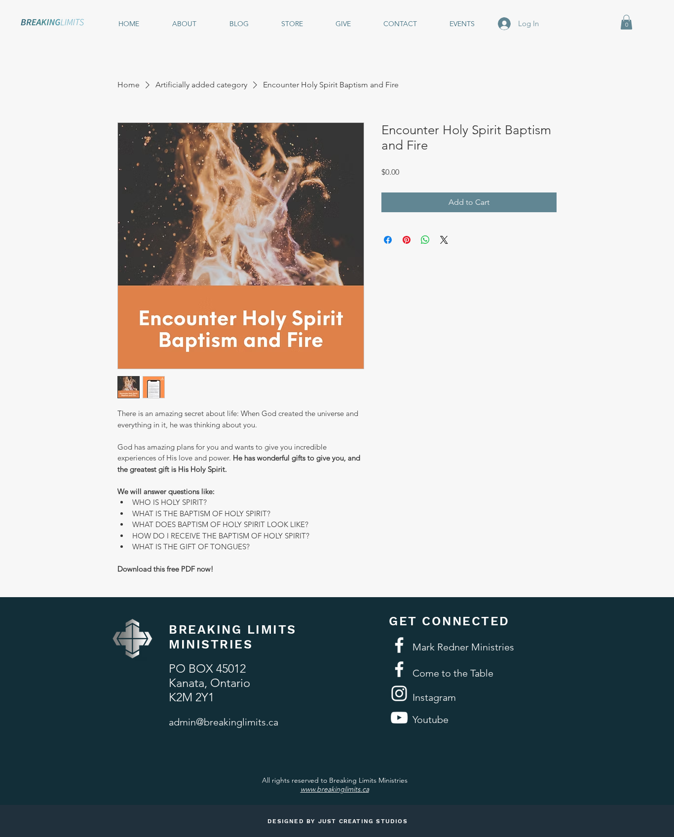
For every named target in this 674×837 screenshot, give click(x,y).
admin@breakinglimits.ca (223, 722)
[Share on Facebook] (388, 240)
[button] (626, 22)
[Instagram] (399, 693)
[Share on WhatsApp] (425, 240)
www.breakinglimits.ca (334, 789)
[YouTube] (399, 717)
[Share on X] (444, 240)
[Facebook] (399, 645)
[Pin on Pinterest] (406, 240)
